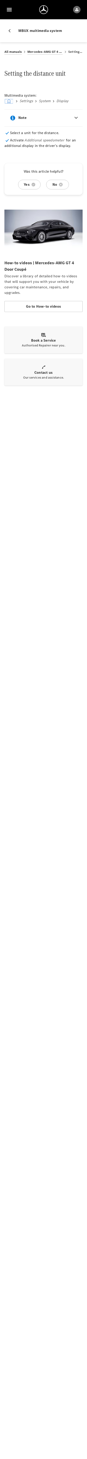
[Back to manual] (11, 31)
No (54, 184)
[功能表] (9, 10)
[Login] (76, 9)
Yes (27, 184)
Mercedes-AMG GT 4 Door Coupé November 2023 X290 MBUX (45, 52)
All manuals (13, 52)
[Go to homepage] (43, 9)
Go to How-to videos (43, 306)
